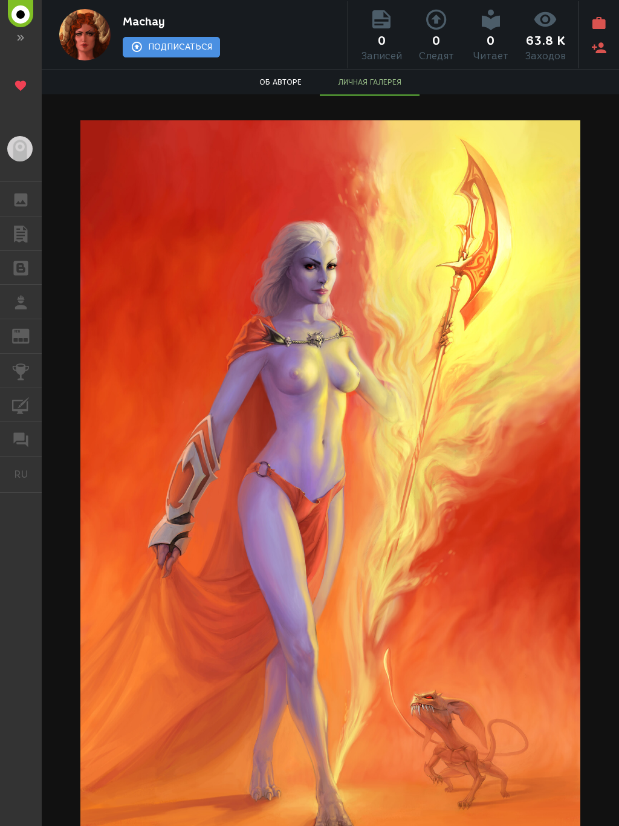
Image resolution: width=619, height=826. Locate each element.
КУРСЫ (21, 405)
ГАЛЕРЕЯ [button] (21, 199)
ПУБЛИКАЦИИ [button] (21, 233)
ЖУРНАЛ (28, 335)
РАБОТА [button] (21, 302)
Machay (144, 21)
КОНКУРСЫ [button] (21, 371)
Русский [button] (28, 474)
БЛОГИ (21, 268)
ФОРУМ (21, 439)
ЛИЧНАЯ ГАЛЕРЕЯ (369, 81)
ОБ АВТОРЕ (280, 81)
